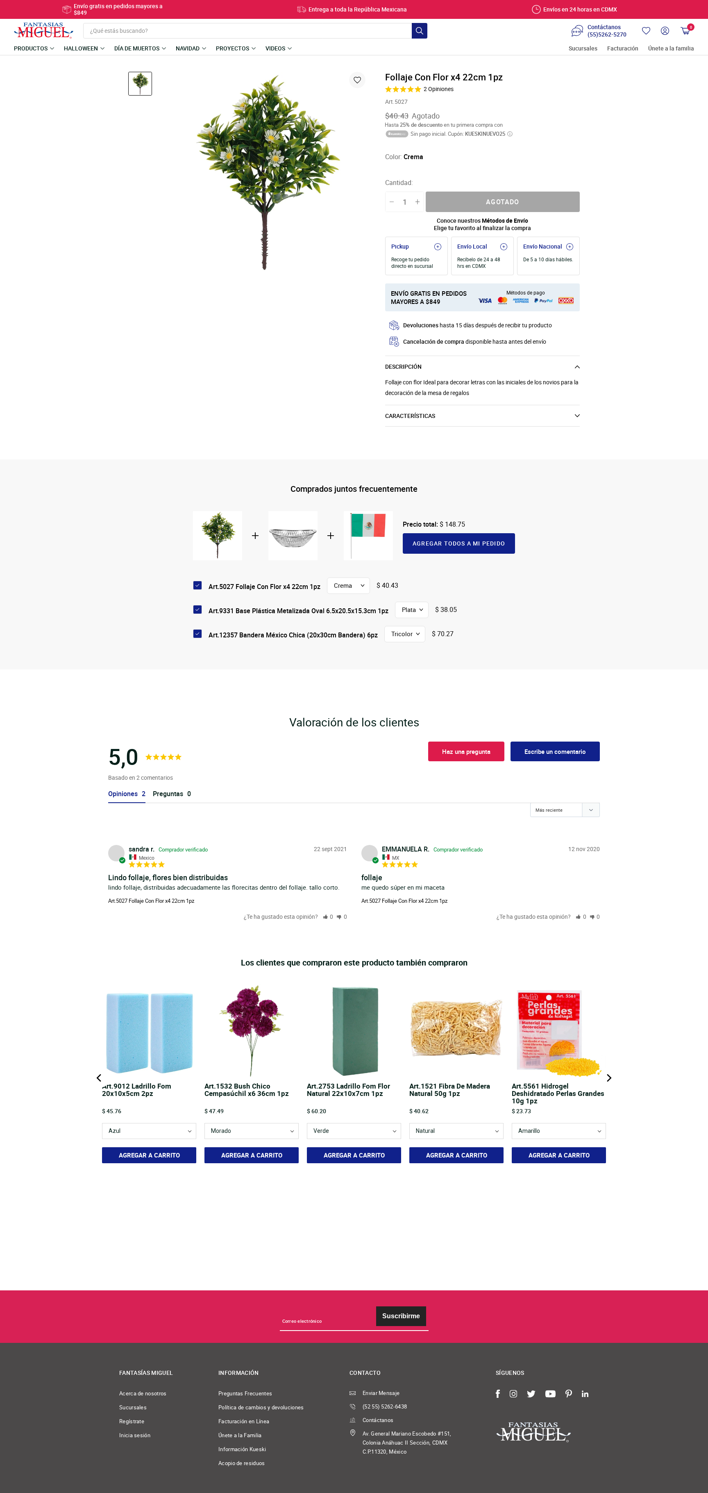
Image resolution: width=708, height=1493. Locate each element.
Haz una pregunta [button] (466, 751)
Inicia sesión (134, 1435)
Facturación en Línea (243, 1421)
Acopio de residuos (241, 1463)
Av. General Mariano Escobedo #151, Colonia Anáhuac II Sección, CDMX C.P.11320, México (407, 1442)
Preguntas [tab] (168, 794)
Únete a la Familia (240, 1435)
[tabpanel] (265, 175)
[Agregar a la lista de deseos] (357, 80)
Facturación (622, 48)
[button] (328, 916)
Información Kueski (242, 1449)
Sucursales (583, 48)
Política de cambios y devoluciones (261, 1407)
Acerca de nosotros (143, 1393)
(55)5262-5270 (607, 34)
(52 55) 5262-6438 (385, 1406)
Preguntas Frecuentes (245, 1393)
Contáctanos (378, 1420)
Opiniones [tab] (123, 794)
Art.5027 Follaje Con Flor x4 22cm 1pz (151, 900)
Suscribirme (401, 1316)
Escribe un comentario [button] (555, 751)
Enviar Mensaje (381, 1393)
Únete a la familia (671, 48)
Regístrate (131, 1421)
